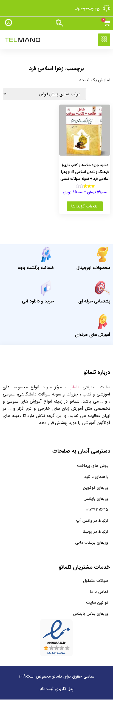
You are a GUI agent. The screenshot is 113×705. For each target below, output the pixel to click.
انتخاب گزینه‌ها (84, 206)
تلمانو (74, 387)
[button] (59, 23)
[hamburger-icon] (104, 39)
